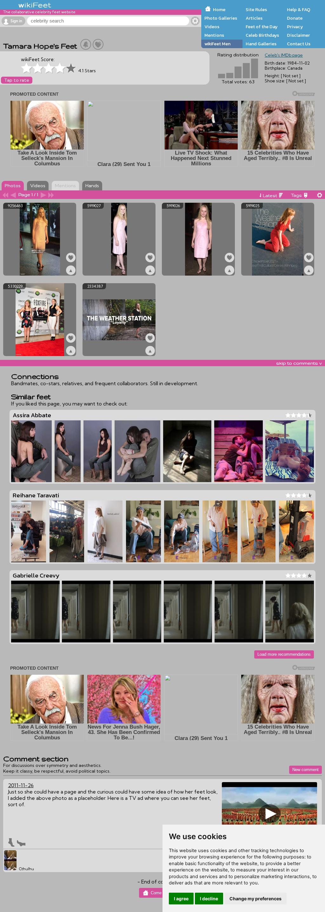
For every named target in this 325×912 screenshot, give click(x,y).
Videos (211, 26)
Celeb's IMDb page (284, 55)
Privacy (295, 26)
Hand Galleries (261, 43)
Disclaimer (298, 35)
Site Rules (256, 9)
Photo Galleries (220, 18)
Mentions (214, 35)
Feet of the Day (262, 26)
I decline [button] (209, 898)
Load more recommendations (284, 654)
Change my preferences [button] (255, 898)
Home (219, 9)
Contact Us (298, 43)
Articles (254, 18)
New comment (305, 769)
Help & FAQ (298, 9)
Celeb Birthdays (262, 35)
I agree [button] (181, 898)
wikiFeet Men (217, 43)
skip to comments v (299, 363)
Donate (294, 18)
